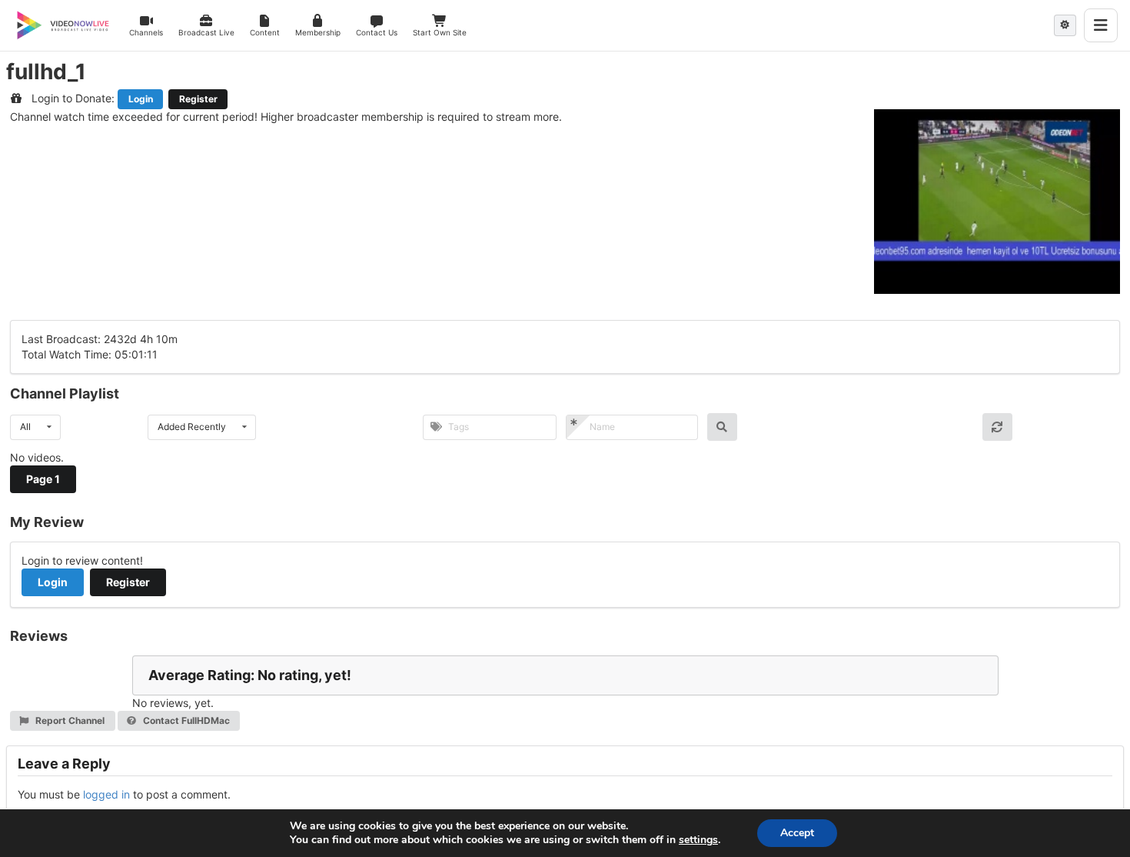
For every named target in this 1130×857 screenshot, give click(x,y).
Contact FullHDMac (185, 720)
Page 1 (43, 478)
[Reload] (997, 427)
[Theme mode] (1065, 25)
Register (198, 99)
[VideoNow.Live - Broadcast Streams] (63, 25)
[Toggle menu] (1101, 25)
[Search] (722, 427)
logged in (106, 794)
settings (698, 840)
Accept (797, 832)
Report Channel (69, 720)
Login (140, 99)
